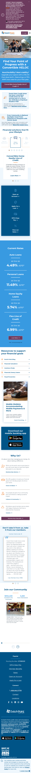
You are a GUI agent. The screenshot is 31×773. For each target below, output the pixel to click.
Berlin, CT (26, 731)
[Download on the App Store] (15, 444)
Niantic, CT (14, 732)
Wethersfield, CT (6, 731)
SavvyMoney (9, 728)
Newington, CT (17, 731)
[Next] (17, 646)
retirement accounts (7, 725)
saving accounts (13, 724)
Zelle (2, 728)
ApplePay (25, 726)
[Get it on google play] (15, 438)
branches (17, 729)
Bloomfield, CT (6, 732)
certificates (22, 724)
